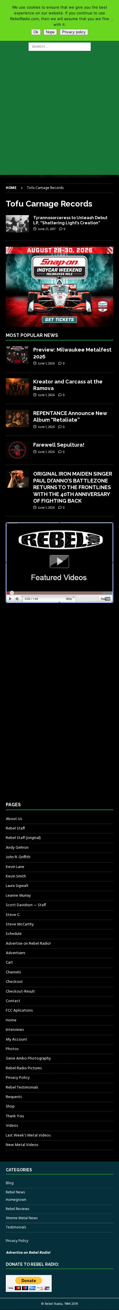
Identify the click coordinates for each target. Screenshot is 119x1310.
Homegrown (16, 1200)
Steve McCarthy (20, 924)
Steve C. (13, 915)
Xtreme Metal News (22, 1218)
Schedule (14, 934)
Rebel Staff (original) (23, 838)
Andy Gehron (17, 847)
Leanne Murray (18, 895)
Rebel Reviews (17, 1209)
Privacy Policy (18, 1077)
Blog (10, 1183)
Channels (13, 972)
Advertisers (15, 953)
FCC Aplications (19, 1010)
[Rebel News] (17, 223)
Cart (9, 962)
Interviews (15, 1030)
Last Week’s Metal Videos (28, 1135)
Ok (36, 32)
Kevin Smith (16, 876)
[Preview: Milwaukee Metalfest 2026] (17, 355)
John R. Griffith (18, 857)
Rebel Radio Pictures (24, 1068)
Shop (10, 1106)
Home (11, 1020)
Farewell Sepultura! (58, 445)
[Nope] (112, 20)
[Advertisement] (59, 116)
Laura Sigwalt (17, 886)
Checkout (14, 982)
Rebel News (15, 1192)
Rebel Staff (15, 828)
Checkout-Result (20, 991)
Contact (13, 1001)
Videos (12, 1125)
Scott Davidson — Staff (26, 905)
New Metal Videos (22, 1145)
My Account (16, 1039)
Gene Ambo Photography (28, 1058)
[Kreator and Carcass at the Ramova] (17, 386)
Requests (14, 1097)
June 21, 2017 (46, 229)
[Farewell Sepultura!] (17, 450)
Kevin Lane (15, 867)
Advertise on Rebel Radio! (28, 943)
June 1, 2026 (46, 363)
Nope (50, 32)
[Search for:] (60, 46)
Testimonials (16, 1227)
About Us (14, 819)
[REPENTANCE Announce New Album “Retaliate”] (17, 418)
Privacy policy (74, 32)
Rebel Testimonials (22, 1087)
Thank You (15, 1116)
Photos (12, 1049)
